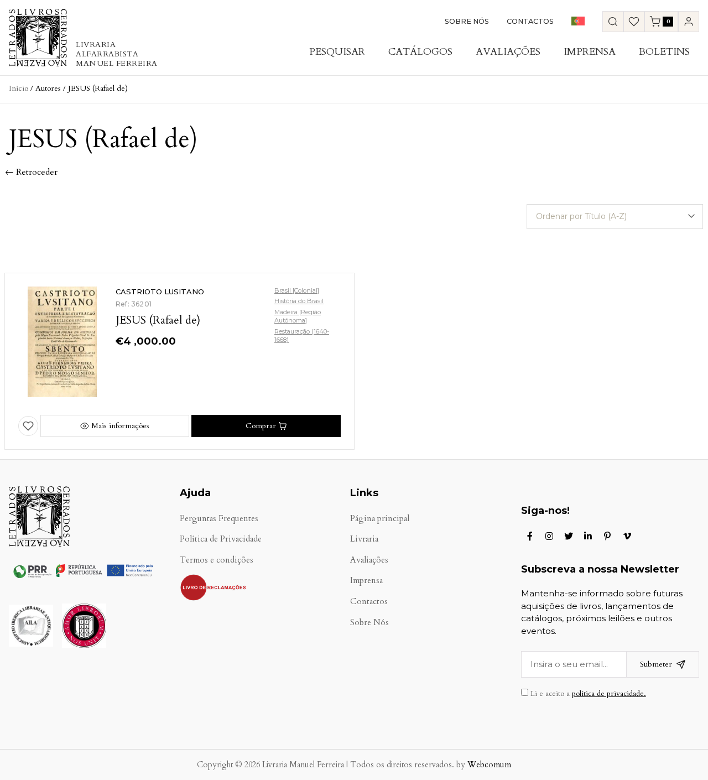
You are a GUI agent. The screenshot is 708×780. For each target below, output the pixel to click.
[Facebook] (530, 536)
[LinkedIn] (588, 536)
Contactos (530, 21)
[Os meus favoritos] (633, 21)
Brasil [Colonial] (296, 290)
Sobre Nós (467, 21)
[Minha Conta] (688, 21)
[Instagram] (549, 536)
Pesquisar (337, 52)
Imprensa (590, 52)
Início (18, 88)
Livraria (364, 539)
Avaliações (508, 52)
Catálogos (420, 52)
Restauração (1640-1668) (301, 335)
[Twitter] (568, 536)
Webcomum (489, 765)
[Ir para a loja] (612, 21)
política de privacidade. (609, 694)
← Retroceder (31, 172)
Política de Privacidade (221, 539)
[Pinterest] (607, 536)
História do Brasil (299, 301)
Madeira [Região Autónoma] (297, 316)
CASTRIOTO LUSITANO (160, 291)
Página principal (379, 518)
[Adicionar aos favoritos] (28, 426)
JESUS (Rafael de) (158, 320)
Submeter (656, 664)
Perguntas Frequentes (219, 518)
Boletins (664, 52)
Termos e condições (216, 560)
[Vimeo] (627, 536)
